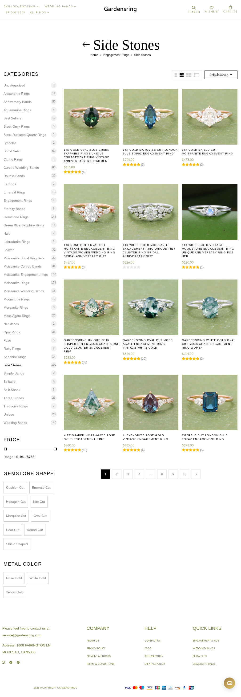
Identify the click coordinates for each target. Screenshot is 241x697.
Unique (9, 414)
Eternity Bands (14, 209)
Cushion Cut (15, 487)
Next (196, 474)
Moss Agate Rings (17, 316)
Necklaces (11, 324)
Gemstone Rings (16, 217)
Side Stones (12, 365)
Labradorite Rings (17, 242)
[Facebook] (10, 662)
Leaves (9, 250)
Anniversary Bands (18, 102)
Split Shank (12, 390)
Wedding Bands (15, 423)
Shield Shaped (17, 544)
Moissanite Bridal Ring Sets (24, 258)
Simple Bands (14, 373)
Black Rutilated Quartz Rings (25, 135)
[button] (230, 9)
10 (185, 474)
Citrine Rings (13, 159)
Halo (7, 233)
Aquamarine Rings (17, 110)
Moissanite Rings (16, 283)
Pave (7, 340)
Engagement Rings (116, 55)
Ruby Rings (12, 348)
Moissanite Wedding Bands (24, 291)
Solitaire (10, 381)
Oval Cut (40, 516)
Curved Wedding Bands (21, 167)
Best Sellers (12, 118)
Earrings (10, 184)
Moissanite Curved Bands (23, 266)
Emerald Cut (41, 487)
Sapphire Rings (15, 357)
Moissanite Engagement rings (26, 274)
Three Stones (14, 398)
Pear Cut (12, 530)
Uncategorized (14, 85)
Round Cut (35, 530)
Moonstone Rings (17, 299)
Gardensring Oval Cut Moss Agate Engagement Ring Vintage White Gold (148, 344)
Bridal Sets (12, 151)
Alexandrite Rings (17, 93)
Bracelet (10, 143)
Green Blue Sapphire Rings (24, 225)
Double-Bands (14, 176)
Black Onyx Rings (17, 126)
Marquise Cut (16, 516)
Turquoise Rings (16, 406)
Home (94, 55)
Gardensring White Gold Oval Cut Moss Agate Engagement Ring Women (208, 344)
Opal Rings (12, 332)
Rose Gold (14, 578)
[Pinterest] (18, 662)
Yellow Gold (15, 592)
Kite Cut (39, 502)
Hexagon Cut (16, 502)
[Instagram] (3, 662)
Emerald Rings (14, 192)
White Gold (37, 578)
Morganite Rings (16, 307)
